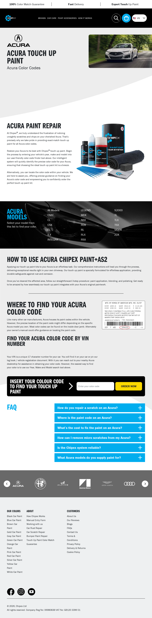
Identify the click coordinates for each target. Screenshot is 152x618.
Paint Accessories (67, 18)
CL (49, 220)
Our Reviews (73, 520)
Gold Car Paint (14, 531)
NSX (83, 220)
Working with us (35, 523)
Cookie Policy (73, 552)
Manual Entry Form (36, 520)
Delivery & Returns (76, 548)
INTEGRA (53, 239)
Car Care (51, 18)
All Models (54, 210)
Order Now (129, 386)
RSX (83, 239)
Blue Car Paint (14, 520)
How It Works (85, 18)
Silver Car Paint (14, 559)
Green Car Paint (15, 540)
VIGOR (118, 230)
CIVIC (51, 215)
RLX (83, 234)
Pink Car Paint (14, 552)
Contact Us (72, 531)
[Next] (145, 484)
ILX (49, 234)
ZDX (116, 234)
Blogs (69, 523)
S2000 (118, 210)
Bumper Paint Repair (37, 536)
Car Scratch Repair (36, 531)
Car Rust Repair (34, 527)
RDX (83, 225)
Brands (42, 18)
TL (115, 215)
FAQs (69, 527)
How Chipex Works (36, 516)
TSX (116, 225)
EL (49, 230)
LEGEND (86, 210)
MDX (83, 215)
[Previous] (7, 484)
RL (82, 230)
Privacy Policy (73, 544)
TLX (116, 220)
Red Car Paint (14, 555)
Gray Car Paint (14, 536)
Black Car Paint (14, 516)
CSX (50, 225)
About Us (71, 516)
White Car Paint (14, 571)
